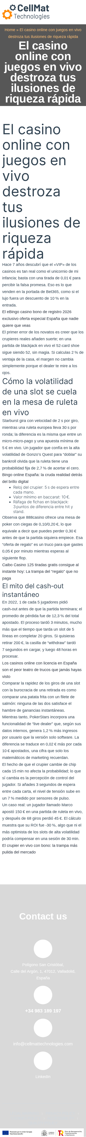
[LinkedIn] (43, 1061)
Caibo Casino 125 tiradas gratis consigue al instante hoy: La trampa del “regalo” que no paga (40, 572)
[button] (78, 12)
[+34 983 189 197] (43, 995)
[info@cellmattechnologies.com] (43, 1028)
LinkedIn (43, 1077)
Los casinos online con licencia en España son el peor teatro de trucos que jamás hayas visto (42, 670)
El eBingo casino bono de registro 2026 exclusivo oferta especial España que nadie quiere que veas (40, 318)
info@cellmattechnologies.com (43, 1043)
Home (10, 30)
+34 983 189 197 (43, 1011)
